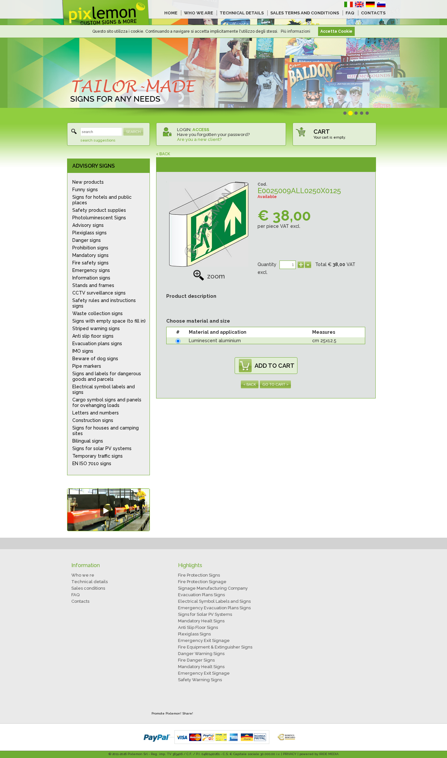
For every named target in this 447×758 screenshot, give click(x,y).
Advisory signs (88, 225)
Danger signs (86, 240)
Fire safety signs (90, 262)
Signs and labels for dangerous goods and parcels (106, 376)
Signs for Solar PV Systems (205, 614)
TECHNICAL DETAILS (242, 12)
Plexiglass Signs (194, 634)
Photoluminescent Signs (99, 217)
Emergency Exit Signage (204, 640)
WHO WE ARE (198, 12)
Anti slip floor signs (93, 336)
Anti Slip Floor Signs (198, 627)
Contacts (80, 601)
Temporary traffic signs (97, 456)
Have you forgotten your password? (213, 134)
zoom (216, 276)
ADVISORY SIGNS (93, 166)
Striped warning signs (96, 328)
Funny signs (85, 189)
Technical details (89, 581)
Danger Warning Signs (201, 653)
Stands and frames (93, 285)
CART (321, 131)
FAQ (350, 12)
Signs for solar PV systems (102, 448)
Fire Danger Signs (196, 660)
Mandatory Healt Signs (201, 620)
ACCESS (200, 129)
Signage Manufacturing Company (213, 588)
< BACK (163, 154)
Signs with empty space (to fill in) (109, 321)
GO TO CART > (275, 384)
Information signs (91, 277)
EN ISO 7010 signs (91, 463)
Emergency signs (91, 270)
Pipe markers (86, 366)
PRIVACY (289, 754)
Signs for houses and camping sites (105, 430)
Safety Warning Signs (200, 679)
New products (88, 182)
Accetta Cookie (336, 31)
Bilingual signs (87, 441)
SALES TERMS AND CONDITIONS (304, 12)
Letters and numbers (95, 412)
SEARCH (133, 132)
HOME (170, 12)
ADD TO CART (275, 365)
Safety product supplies (99, 210)
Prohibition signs (90, 247)
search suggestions (98, 140)
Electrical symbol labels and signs (103, 389)
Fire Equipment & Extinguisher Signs (215, 647)
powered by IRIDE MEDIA (319, 754)
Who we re (82, 575)
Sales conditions (88, 588)
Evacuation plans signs (97, 343)
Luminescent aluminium (215, 340)
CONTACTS (373, 12)
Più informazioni (295, 31)
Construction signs (92, 420)
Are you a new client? (199, 139)
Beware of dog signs (95, 358)
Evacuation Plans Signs (201, 594)
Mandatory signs (90, 255)
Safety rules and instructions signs (104, 303)
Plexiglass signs (89, 232)
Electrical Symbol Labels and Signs (214, 601)
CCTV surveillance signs (99, 292)
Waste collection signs (97, 313)
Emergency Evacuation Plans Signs (214, 607)
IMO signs (82, 351)
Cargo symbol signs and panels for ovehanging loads (106, 402)
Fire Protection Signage (202, 581)
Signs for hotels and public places (102, 199)
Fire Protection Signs (199, 575)
